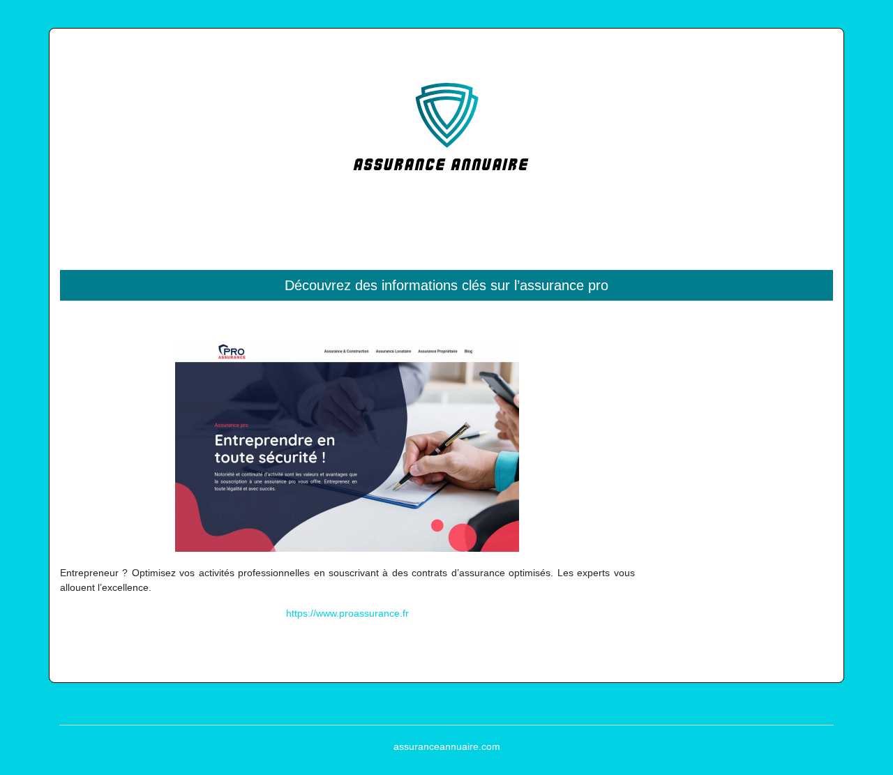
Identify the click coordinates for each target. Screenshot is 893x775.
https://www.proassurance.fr (347, 613)
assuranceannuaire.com (446, 746)
